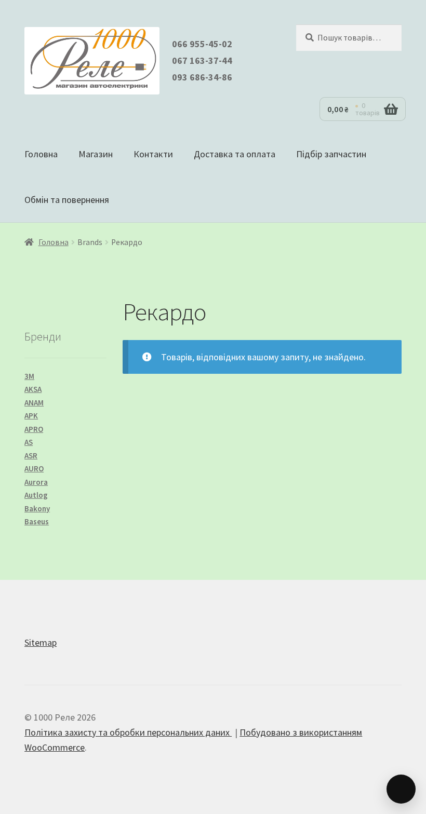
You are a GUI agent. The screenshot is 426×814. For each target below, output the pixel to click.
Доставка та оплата (234, 154)
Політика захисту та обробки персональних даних (128, 732)
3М (29, 376)
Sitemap (40, 642)
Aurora (36, 482)
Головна (41, 154)
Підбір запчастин (331, 154)
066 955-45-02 (202, 44)
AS (28, 442)
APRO (33, 429)
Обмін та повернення (66, 200)
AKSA (33, 389)
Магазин (95, 154)
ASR (30, 455)
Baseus (36, 521)
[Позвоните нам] (401, 789)
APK (31, 415)
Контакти (153, 154)
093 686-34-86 (202, 77)
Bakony (37, 508)
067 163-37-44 (202, 60)
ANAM (34, 403)
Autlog (36, 495)
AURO (34, 468)
